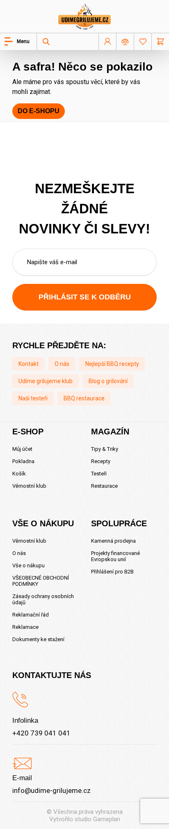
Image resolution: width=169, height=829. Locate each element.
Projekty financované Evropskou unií (115, 556)
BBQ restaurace (84, 398)
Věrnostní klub (29, 486)
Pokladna (23, 461)
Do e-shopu (38, 110)
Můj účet (22, 449)
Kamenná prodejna (113, 541)
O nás (62, 364)
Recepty (100, 461)
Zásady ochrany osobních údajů (43, 599)
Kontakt (28, 364)
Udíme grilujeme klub (45, 381)
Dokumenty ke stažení (38, 639)
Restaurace (104, 486)
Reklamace (25, 627)
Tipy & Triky (104, 449)
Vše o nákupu (28, 565)
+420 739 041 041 (41, 733)
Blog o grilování (108, 381)
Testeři (99, 473)
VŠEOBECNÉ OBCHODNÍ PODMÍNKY (40, 581)
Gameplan (106, 819)
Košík (19, 473)
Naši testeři (33, 398)
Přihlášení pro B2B (112, 572)
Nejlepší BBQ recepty (112, 364)
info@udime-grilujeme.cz (51, 790)
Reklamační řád (30, 615)
